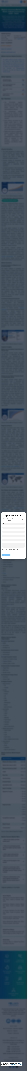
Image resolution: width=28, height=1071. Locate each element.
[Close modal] (24, 513)
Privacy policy (6, 551)
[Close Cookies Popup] (20, 1064)
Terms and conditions (15, 551)
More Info (12, 1064)
